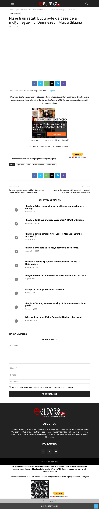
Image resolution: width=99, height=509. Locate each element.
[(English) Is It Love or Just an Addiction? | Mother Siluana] (16, 224)
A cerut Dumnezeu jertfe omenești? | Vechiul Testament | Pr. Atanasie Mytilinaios (71, 191)
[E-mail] (52, 83)
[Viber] (63, 83)
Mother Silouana (38, 164)
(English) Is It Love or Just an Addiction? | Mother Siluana (54, 220)
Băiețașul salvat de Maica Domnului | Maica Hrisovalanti (53, 317)
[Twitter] (40, 83)
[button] (12, 3)
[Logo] (49, 416)
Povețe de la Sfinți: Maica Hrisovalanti (44, 289)
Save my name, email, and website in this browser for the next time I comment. (43, 387)
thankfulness (51, 164)
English (52, 91)
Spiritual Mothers (21, 10)
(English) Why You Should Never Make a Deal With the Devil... (56, 275)
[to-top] (96, 505)
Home (11, 10)
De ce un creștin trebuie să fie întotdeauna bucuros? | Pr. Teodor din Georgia (26, 191)
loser (28, 164)
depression (20, 164)
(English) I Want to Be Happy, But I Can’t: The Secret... (52, 248)
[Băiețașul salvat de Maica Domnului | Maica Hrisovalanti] (16, 321)
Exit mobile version (49, 506)
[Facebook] (34, 83)
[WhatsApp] (46, 83)
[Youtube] (56, 451)
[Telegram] (57, 83)
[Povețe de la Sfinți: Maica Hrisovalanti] (16, 293)
